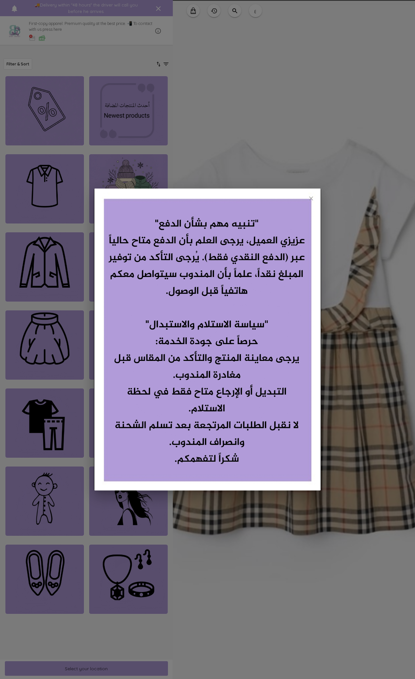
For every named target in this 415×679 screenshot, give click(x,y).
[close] (311, 198)
